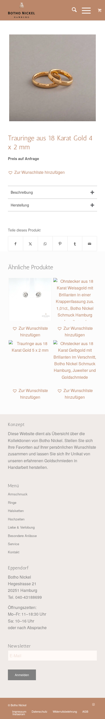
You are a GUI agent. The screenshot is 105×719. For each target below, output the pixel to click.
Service (13, 543)
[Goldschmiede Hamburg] (43, 10)
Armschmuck (18, 494)
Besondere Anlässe (22, 535)
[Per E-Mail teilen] (89, 243)
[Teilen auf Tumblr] (75, 243)
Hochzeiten (16, 519)
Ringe (12, 502)
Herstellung (20, 205)
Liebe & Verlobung (21, 527)
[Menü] (84, 10)
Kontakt (13, 552)
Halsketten (16, 510)
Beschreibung (22, 192)
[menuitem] (72, 10)
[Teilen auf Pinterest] (60, 243)
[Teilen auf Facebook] (15, 243)
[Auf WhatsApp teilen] (45, 243)
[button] (36, 172)
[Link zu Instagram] (93, 704)
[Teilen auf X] (30, 243)
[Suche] (72, 10)
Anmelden (22, 675)
